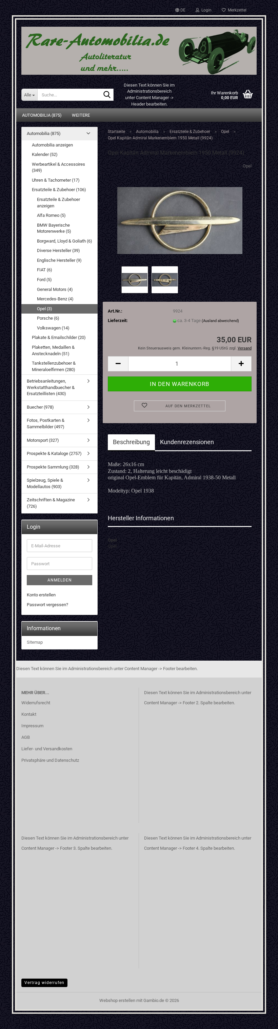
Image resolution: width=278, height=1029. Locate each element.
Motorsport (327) (43, 440)
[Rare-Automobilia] (139, 48)
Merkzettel (236, 10)
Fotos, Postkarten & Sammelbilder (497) (45, 423)
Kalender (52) (45, 154)
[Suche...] (107, 95)
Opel (247, 165)
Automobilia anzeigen (52, 144)
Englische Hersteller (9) (59, 260)
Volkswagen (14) (53, 327)
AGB (25, 737)
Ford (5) (44, 279)
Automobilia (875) (42, 115)
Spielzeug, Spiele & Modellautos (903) (45, 483)
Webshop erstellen (117, 1000)
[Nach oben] (259, 1019)
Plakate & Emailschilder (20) (59, 337)
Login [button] (205, 10)
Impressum (32, 725)
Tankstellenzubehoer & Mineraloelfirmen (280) (54, 366)
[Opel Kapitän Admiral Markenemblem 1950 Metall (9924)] (179, 213)
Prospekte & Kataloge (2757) (54, 453)
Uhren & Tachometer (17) (56, 180)
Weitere (81, 115)
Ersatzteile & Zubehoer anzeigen (58, 202)
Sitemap (35, 642)
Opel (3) (44, 308)
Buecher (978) (40, 407)
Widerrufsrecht (35, 702)
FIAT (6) (44, 269)
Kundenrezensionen (187, 441)
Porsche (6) (48, 318)
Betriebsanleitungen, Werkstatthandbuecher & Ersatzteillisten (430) (51, 387)
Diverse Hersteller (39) (58, 250)
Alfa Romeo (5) (51, 215)
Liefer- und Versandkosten (46, 748)
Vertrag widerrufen (44, 982)
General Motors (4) (55, 289)
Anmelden (59, 580)
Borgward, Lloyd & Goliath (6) (64, 241)
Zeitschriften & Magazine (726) (51, 503)
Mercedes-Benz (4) (55, 298)
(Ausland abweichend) (220, 321)
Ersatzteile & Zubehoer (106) (59, 189)
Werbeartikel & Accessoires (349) (58, 167)
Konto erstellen (41, 594)
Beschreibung (131, 441)
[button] (180, 10)
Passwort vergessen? (47, 604)
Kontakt (28, 714)
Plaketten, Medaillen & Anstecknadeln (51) (53, 350)
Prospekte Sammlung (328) (53, 467)
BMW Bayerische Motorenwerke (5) (54, 228)
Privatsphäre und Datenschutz (50, 760)
